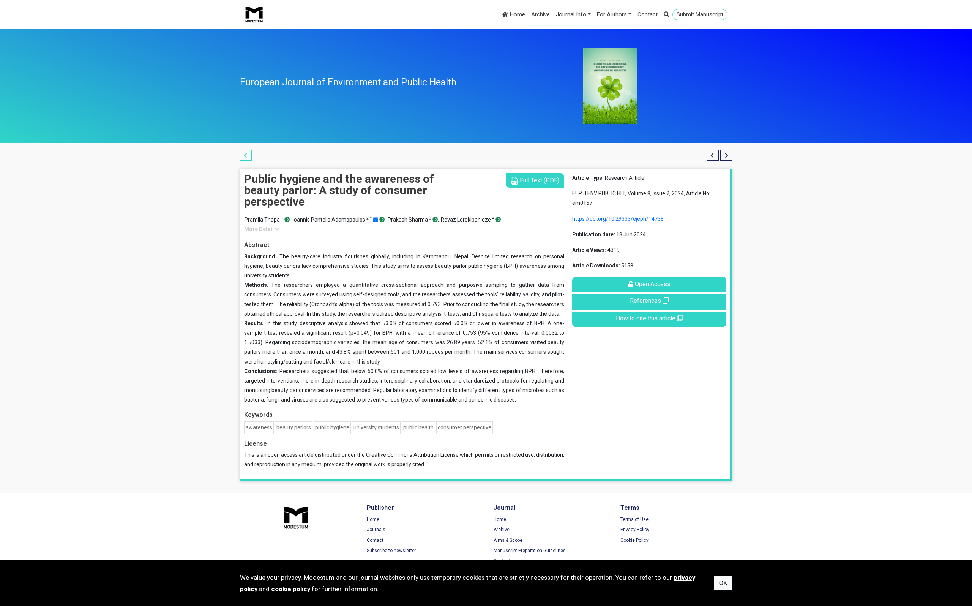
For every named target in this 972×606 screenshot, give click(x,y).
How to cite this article (646, 318)
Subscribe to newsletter (391, 550)
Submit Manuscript (700, 14)
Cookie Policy (634, 540)
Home (516, 14)
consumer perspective (464, 427)
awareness (259, 427)
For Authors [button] (612, 14)
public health (418, 427)
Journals (376, 529)
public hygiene (332, 427)
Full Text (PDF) (538, 180)
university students (376, 427)
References (646, 300)
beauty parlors (293, 427)
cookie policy (290, 589)
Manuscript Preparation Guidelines (530, 550)
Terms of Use (634, 519)
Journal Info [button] (571, 14)
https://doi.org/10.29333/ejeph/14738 (618, 219)
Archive (540, 14)
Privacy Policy (634, 529)
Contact (647, 14)
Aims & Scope (508, 540)
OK (723, 583)
